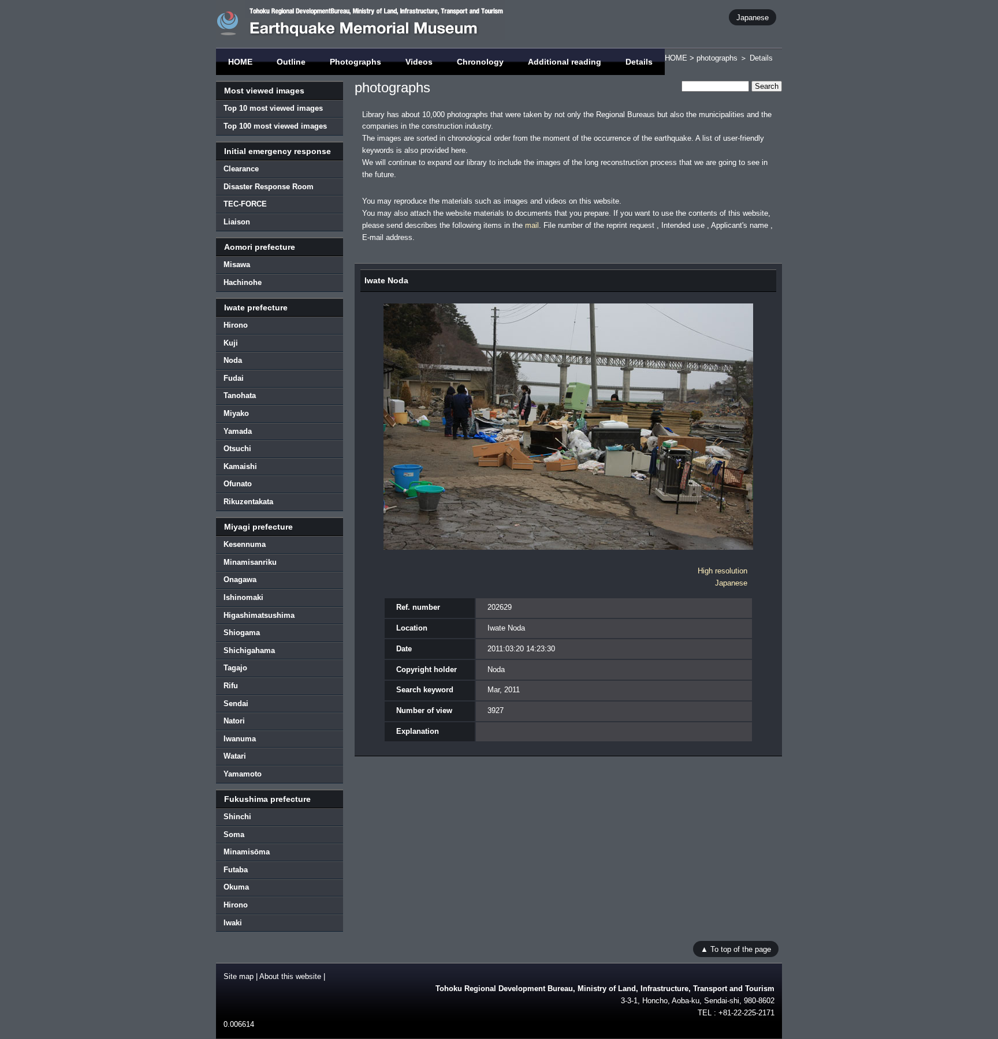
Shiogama (242, 632)
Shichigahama (249, 650)
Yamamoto (243, 774)
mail (532, 225)
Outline (291, 61)
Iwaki (233, 922)
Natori (234, 721)
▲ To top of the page (736, 948)
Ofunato (238, 483)
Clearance (241, 168)
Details (639, 61)
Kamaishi (240, 466)
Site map (239, 976)
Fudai (234, 378)
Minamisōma (247, 851)
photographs (717, 58)
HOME (240, 61)
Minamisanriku (250, 562)
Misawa (237, 264)
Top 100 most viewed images (275, 126)
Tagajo (235, 667)
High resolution (722, 571)
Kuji (231, 343)
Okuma (236, 887)
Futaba (236, 869)
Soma (234, 834)
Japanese (752, 17)
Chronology (480, 61)
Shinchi (237, 816)
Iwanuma (240, 738)
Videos (419, 61)
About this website (290, 976)
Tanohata (240, 395)
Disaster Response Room (269, 186)
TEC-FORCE (245, 204)
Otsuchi (237, 448)
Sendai (236, 703)
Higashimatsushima (259, 615)
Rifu (231, 685)
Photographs (355, 61)
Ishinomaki (243, 597)
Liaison (237, 221)
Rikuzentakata (248, 501)
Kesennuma (245, 544)
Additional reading (564, 61)
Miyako (236, 413)
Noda (233, 360)
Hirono (236, 325)
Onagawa (240, 579)
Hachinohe (243, 282)
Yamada (238, 431)
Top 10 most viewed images (273, 108)
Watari (235, 756)
